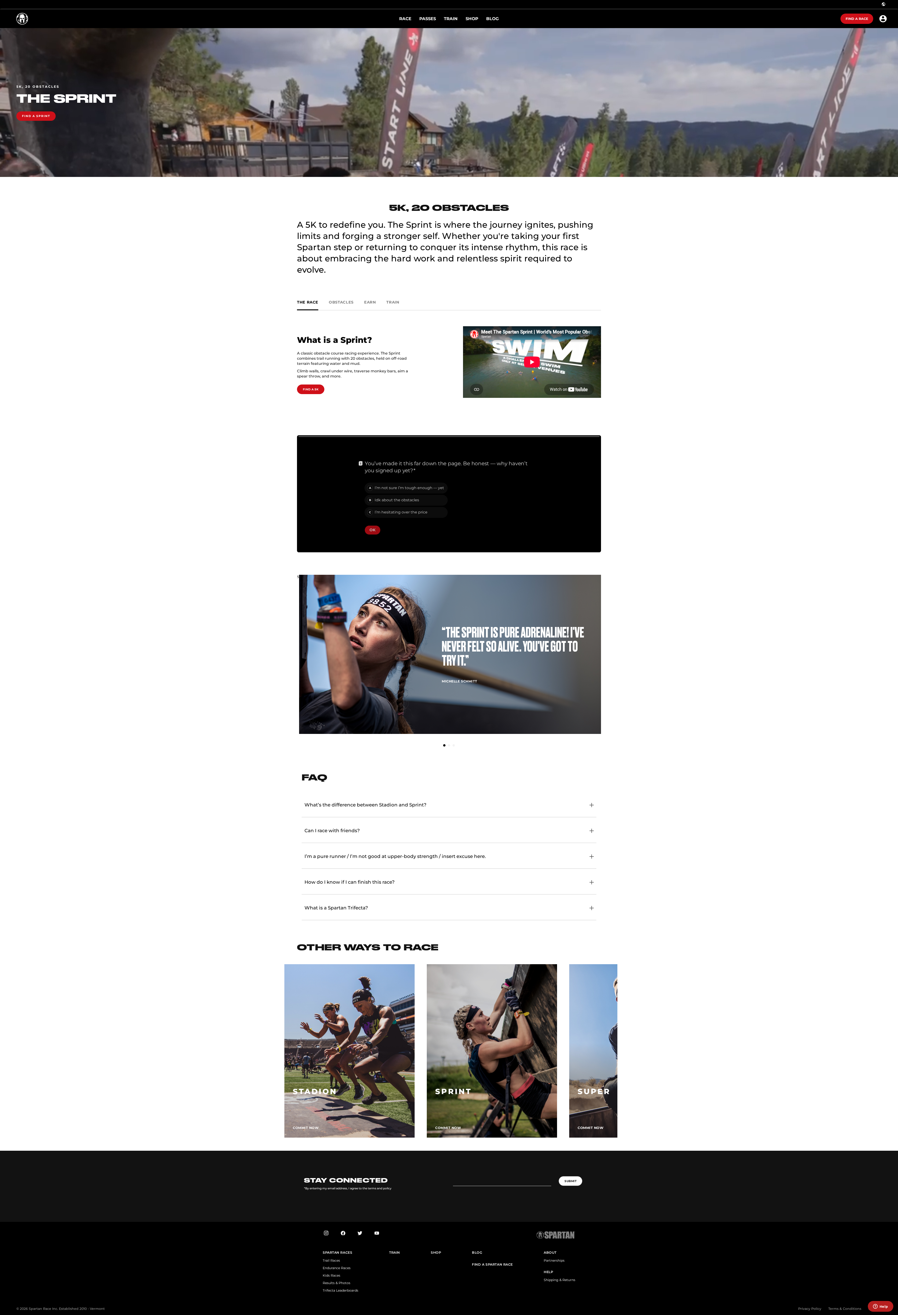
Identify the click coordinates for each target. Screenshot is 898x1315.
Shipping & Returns (559, 1280)
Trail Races (331, 1260)
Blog (477, 1253)
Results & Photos (336, 1283)
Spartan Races (337, 1253)
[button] (444, 745)
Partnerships (554, 1260)
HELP (548, 1272)
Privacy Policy (809, 1309)
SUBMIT (570, 1181)
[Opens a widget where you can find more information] (880, 1307)
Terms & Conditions (844, 1309)
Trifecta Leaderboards (340, 1290)
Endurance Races (337, 1268)
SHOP (436, 1253)
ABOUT (550, 1253)
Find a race (857, 19)
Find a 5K (311, 389)
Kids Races (331, 1275)
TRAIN (394, 1253)
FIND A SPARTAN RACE (492, 1265)
